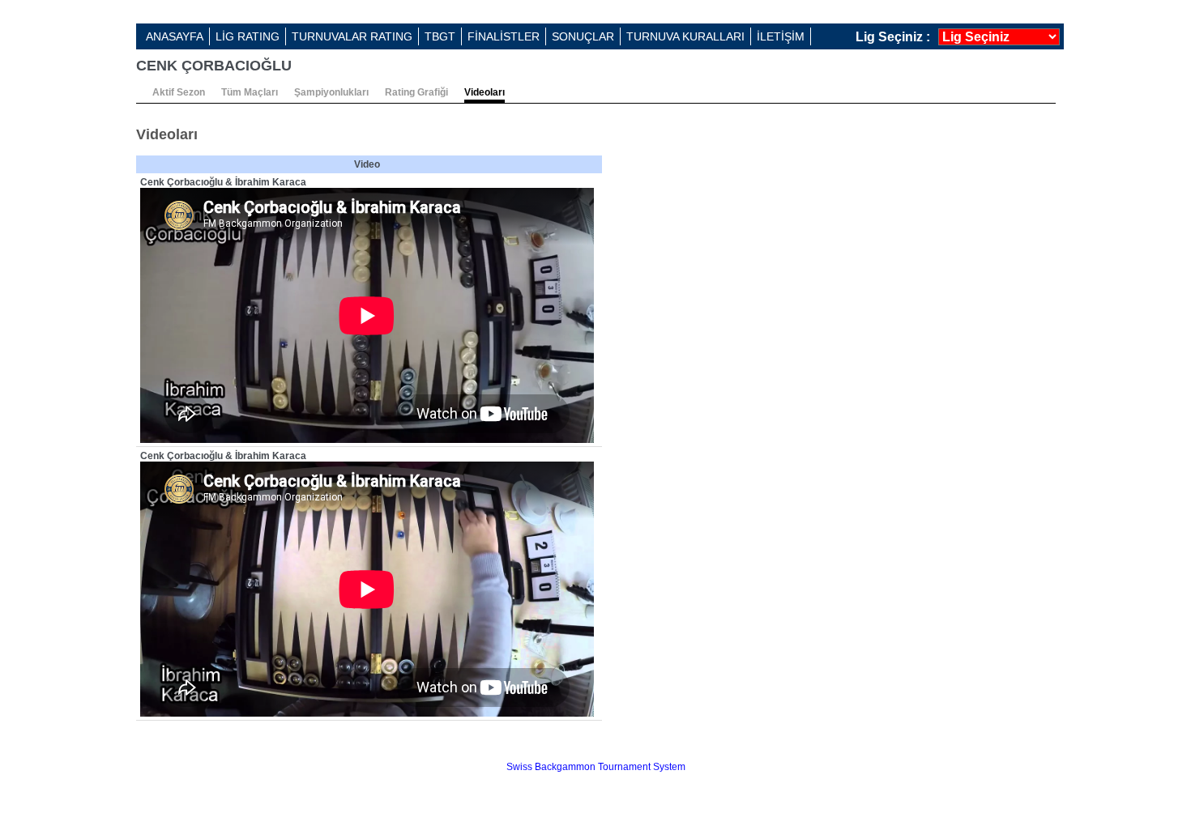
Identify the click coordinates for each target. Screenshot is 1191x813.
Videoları (484, 92)
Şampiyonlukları (331, 92)
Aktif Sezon (178, 92)
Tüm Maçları (249, 92)
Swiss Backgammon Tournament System (595, 767)
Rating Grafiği (416, 92)
